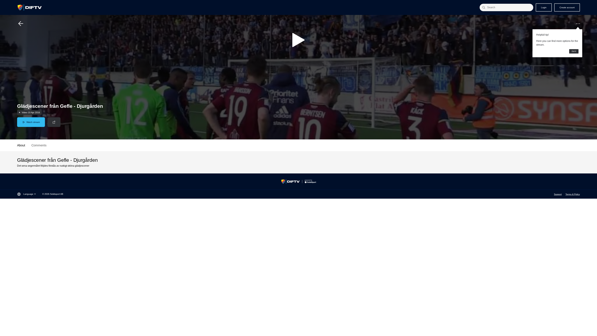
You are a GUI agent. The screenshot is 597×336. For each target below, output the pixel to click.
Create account (567, 7)
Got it (574, 51)
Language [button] (28, 194)
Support (558, 194)
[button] (21, 23)
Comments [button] (38, 145)
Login (543, 7)
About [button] (21, 145)
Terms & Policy (572, 194)
